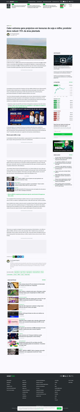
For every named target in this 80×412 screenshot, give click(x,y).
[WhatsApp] (67, 1)
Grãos (15, 274)
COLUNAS (37, 388)
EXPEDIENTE (9, 382)
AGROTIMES (70, 382)
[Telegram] (69, 1)
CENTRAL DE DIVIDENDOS (40, 386)
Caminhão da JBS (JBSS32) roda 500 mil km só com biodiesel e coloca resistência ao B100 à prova (63, 167)
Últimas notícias (32, 1)
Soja (22, 274)
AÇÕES (56, 382)
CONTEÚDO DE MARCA (40, 392)
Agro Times (23, 272)
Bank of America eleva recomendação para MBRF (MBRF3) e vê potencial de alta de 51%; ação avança (63, 185)
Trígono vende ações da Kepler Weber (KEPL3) (62, 172)
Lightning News (22, 319)
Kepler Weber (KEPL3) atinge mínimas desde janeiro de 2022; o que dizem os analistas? (63, 175)
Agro (9, 25)
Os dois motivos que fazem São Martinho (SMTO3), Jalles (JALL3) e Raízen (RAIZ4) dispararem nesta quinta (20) (63, 158)
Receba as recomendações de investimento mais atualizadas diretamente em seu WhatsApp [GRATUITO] (63, 77)
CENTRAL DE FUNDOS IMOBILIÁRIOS (42, 384)
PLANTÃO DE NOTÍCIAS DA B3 (41, 394)
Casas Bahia (39, 1)
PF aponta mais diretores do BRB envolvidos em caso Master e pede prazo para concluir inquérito (32, 328)
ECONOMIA (24, 386)
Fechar (59, 408)
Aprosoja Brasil (36, 272)
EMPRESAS (24, 384)
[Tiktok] (71, 1)
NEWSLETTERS (38, 396)
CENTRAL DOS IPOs (39, 382)
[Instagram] (61, 1)
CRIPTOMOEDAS (57, 390)
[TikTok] (71, 376)
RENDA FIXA (24, 388)
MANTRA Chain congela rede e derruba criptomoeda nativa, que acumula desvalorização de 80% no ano (32, 321)
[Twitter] (72, 1)
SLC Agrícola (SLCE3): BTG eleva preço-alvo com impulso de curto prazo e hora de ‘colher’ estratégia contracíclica (30, 190)
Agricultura (17, 272)
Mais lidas (57, 155)
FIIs (55, 384)
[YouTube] (63, 1)
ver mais (8, 7)
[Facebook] (60, 1)
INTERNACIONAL (25, 392)
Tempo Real (27, 274)
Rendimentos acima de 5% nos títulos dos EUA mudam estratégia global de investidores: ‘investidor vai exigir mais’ (32, 344)
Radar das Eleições (47, 1)
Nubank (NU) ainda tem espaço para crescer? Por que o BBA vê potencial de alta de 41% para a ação (32, 299)
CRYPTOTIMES (70, 380)
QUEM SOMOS (9, 380)
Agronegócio (29, 272)
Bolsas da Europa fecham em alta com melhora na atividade (31, 314)
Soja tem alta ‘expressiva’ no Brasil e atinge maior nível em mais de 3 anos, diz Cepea (31, 306)
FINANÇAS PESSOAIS (25, 390)
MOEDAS (56, 392)
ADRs (56, 396)
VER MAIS (70, 82)
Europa (20, 311)
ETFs (55, 398)
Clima (42, 272)
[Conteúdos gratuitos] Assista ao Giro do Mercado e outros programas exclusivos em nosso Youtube (62, 67)
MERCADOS (24, 382)
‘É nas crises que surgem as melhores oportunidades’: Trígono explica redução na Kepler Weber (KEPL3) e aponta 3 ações (29, 184)
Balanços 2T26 (55, 1)
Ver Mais (44, 279)
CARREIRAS (24, 396)
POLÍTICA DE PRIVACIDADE (11, 388)
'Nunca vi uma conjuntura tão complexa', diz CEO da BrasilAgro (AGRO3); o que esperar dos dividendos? (63, 180)
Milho (19, 274)
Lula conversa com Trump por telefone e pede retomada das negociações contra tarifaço (30, 335)
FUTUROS (56, 394)
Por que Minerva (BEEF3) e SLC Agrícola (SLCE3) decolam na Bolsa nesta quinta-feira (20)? (63, 163)
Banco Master (21, 326)
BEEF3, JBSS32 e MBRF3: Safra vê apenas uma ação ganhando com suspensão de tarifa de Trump (29, 179)
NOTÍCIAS (24, 380)
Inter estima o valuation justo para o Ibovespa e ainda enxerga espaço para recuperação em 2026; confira (32, 292)
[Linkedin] (65, 1)
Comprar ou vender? (23, 297)
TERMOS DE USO (9, 386)
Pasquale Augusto (15, 33)
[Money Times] (14, 1)
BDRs (56, 386)
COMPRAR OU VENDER (40, 390)
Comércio (21, 333)
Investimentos (17, 182)
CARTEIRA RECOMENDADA (40, 380)
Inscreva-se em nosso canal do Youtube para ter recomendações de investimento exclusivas (63, 72)
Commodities (10, 274)
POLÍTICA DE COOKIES (10, 390)
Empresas (16, 177)
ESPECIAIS (24, 398)
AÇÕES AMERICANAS (58, 388)
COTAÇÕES (56, 380)
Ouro (20, 282)
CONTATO (8, 384)
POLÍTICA (24, 394)
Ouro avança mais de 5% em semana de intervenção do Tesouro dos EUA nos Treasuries (32, 284)
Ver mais (70, 154)
